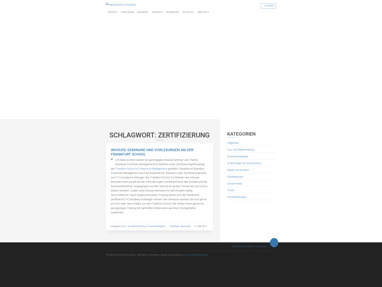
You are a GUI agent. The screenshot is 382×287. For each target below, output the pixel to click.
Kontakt (269, 5)
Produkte (157, 12)
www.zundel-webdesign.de (195, 255)
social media (234, 183)
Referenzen (172, 12)
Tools (230, 190)
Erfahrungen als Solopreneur (244, 163)
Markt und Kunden (238, 170)
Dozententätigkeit (237, 156)
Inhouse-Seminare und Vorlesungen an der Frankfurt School (152, 152)
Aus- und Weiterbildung (240, 149)
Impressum (260, 246)
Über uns (202, 12)
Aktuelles (188, 12)
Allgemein (233, 142)
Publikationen (235, 176)
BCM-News (142, 12)
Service (112, 12)
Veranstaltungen (237, 196)
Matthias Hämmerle (180, 226)
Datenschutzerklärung (243, 246)
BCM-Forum (127, 12)
